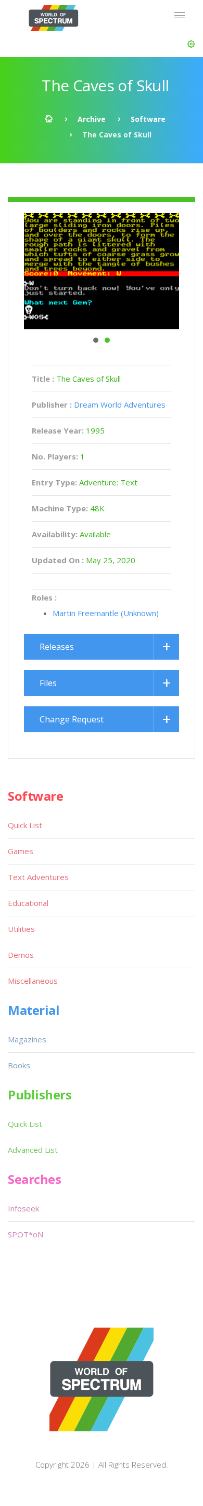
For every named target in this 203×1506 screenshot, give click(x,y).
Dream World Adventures (120, 404)
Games (20, 851)
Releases (57, 646)
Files (48, 683)
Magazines (27, 1039)
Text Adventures (38, 877)
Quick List (25, 825)
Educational (28, 903)
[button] (191, 44)
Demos (21, 955)
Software (148, 119)
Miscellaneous (33, 980)
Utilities (21, 929)
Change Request (72, 719)
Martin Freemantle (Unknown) (106, 613)
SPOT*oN (25, 1234)
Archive (92, 119)
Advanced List (33, 1150)
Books (19, 1065)
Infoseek (23, 1208)
